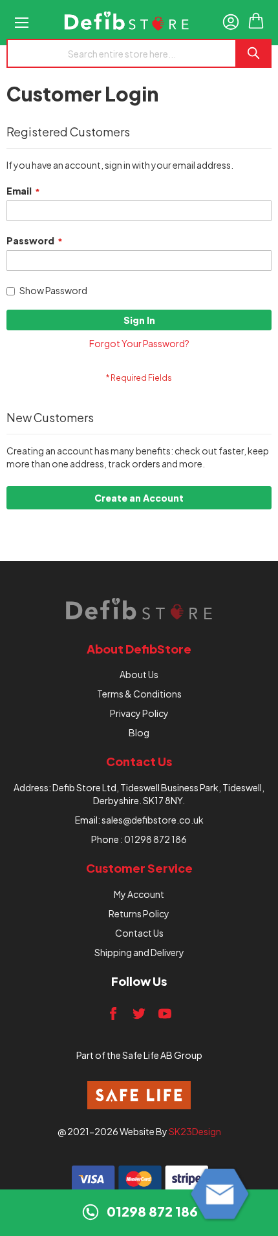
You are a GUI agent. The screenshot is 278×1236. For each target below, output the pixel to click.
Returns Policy (139, 913)
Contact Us (139, 933)
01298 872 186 (155, 839)
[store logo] (126, 23)
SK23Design (195, 1131)
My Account (139, 894)
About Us (139, 674)
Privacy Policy (139, 713)
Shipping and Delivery (139, 952)
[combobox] (120, 53)
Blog (139, 732)
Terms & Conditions (139, 693)
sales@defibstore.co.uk (153, 820)
